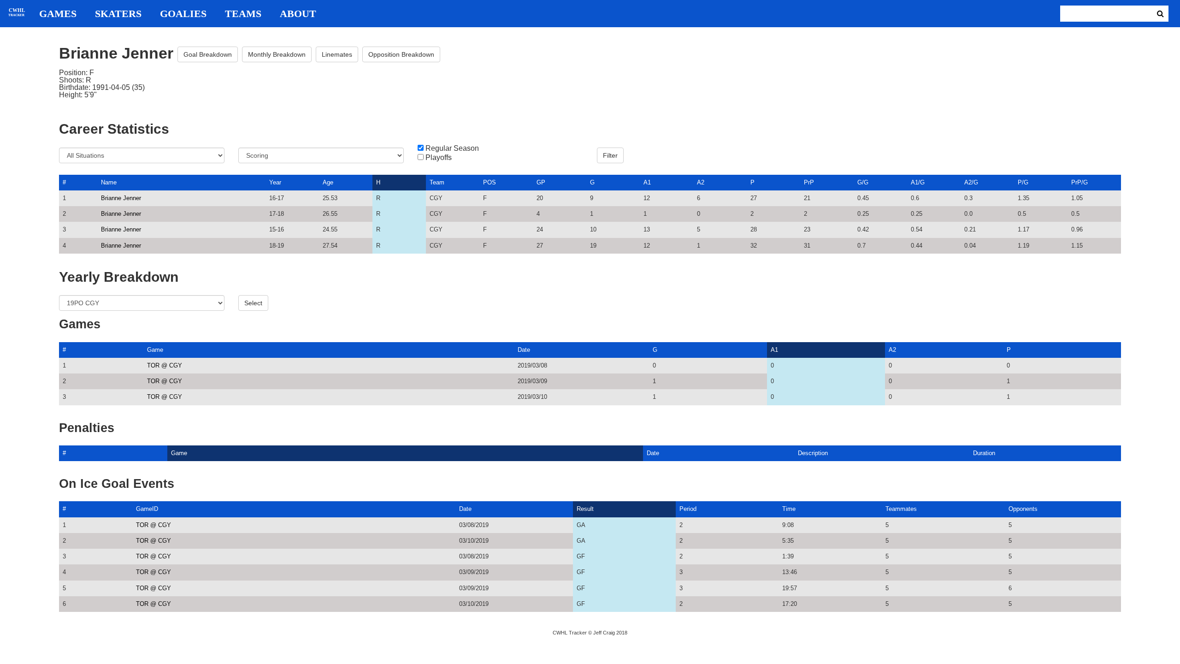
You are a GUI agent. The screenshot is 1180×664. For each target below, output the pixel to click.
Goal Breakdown (207, 54)
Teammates (901, 508)
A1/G (918, 182)
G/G (862, 182)
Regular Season (452, 148)
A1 (647, 182)
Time (789, 508)
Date (524, 349)
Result (585, 508)
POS (489, 182)
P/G (1023, 182)
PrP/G (1079, 182)
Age (328, 182)
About (298, 14)
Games (58, 14)
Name (109, 182)
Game (155, 349)
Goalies (183, 14)
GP (541, 182)
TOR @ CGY (164, 365)
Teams (243, 14)
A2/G (971, 182)
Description (813, 453)
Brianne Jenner (121, 198)
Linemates (337, 54)
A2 (700, 182)
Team (437, 182)
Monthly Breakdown (277, 54)
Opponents (1023, 508)
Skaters (118, 14)
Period (687, 508)
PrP (809, 182)
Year (275, 182)
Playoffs (438, 157)
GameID (147, 508)
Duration (984, 453)
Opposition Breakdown (401, 54)
